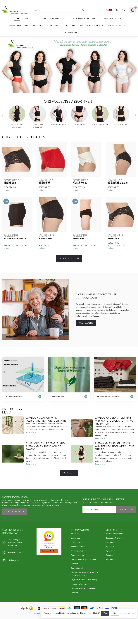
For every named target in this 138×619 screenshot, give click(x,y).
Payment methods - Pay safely (84, 579)
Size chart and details (55, 19)
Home (17, 19)
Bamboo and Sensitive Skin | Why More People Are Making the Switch (114, 420)
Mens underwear (95, 26)
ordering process (78, 542)
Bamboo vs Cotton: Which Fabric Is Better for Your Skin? (46, 419)
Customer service (128, 2)
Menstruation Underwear (84, 19)
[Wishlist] (124, 10)
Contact (74, 564)
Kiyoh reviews (77, 551)
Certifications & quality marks (83, 559)
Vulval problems (116, 26)
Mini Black (113, 238)
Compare (109, 555)
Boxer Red (44, 183)
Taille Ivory (80, 183)
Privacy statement (78, 584)
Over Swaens (86, 323)
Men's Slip (78, 238)
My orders (110, 542)
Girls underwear (74, 26)
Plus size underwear (50, 26)
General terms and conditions (83, 588)
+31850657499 (14, 552)
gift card (115, 2)
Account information (114, 533)
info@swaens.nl (15, 560)
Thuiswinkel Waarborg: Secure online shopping (84, 574)
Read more (31, 432)
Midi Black (10, 183)
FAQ (37, 19)
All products (111, 559)
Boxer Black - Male (15, 238)
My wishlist (110, 551)
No (114, 613)
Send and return (78, 555)
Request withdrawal (114, 538)
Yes (105, 613)
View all (67, 473)
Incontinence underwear (22, 26)
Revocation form (78, 546)
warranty (75, 592)
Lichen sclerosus (69, 33)
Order (27, 19)
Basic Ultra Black (118, 183)
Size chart (75, 538)
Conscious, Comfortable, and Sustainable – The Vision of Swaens (45, 446)
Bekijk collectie (67, 258)
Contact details (77, 568)
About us (75, 533)
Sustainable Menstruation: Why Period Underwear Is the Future (114, 446)
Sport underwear (111, 19)
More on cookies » (127, 613)
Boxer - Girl (45, 238)
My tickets (110, 546)
